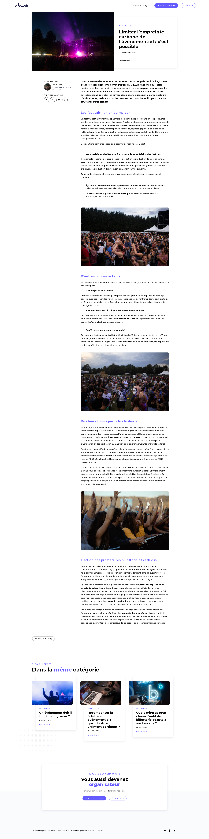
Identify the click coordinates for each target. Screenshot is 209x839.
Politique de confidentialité (59, 830)
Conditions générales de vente (82, 830)
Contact (100, 830)
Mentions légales (39, 830)
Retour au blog (140, 5)
